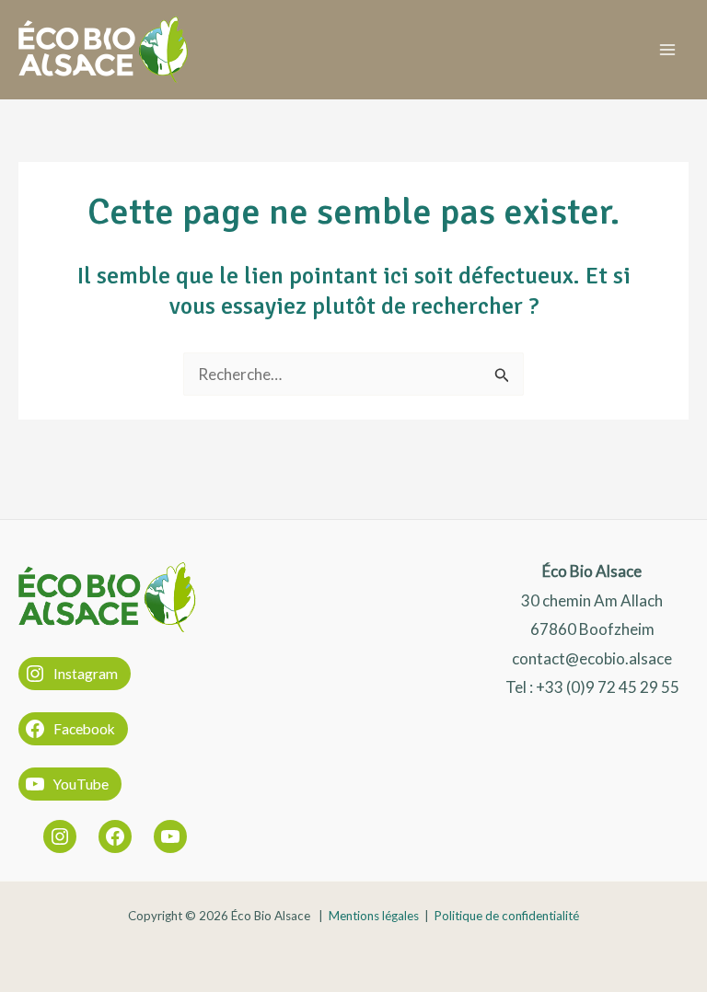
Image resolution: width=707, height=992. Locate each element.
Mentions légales (374, 915)
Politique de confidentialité (507, 915)
